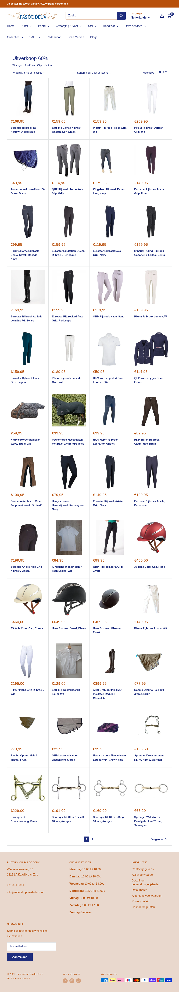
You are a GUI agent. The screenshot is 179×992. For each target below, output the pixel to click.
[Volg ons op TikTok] (78, 980)
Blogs (93, 37)
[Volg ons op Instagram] (71, 980)
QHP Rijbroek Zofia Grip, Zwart (108, 568)
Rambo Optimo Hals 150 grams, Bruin (149, 691)
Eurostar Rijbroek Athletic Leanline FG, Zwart (26, 318)
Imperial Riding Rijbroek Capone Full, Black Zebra (149, 252)
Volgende (157, 839)
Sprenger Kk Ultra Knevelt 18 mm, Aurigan (68, 819)
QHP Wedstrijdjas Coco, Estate (149, 380)
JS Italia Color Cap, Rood (149, 566)
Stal (90, 25)
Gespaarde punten (143, 907)
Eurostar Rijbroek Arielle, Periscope (149, 503)
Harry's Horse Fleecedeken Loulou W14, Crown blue (109, 757)
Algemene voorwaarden (147, 895)
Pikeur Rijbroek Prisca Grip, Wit (110, 129)
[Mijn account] (162, 16)
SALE (33, 37)
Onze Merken (75, 37)
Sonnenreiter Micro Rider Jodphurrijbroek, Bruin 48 (26, 503)
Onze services (133, 25)
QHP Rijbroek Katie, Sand (108, 316)
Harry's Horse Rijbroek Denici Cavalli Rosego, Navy (25, 255)
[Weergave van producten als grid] (159, 72)
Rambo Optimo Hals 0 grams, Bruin (24, 757)
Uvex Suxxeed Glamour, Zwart (107, 630)
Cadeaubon (54, 37)
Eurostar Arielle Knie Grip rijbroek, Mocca (26, 568)
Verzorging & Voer (67, 25)
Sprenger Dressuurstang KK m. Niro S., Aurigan (149, 757)
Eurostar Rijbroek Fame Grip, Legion (25, 380)
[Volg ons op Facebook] (65, 980)
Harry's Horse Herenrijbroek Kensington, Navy (68, 505)
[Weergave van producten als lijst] (165, 72)
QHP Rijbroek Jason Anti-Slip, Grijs (67, 191)
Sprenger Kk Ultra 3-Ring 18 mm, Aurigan (108, 819)
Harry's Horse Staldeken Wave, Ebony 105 (25, 441)
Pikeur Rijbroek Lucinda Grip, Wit (66, 380)
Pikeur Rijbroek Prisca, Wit (150, 628)
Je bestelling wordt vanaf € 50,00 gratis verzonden (37, 3)
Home (11, 25)
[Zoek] (121, 16)
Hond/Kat (109, 25)
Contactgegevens (143, 869)
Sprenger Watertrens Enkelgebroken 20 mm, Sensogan (148, 821)
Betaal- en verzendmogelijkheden (146, 882)
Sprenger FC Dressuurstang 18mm (24, 819)
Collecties (13, 37)
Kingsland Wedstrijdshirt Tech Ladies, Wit (67, 568)
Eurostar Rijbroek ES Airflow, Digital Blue (24, 129)
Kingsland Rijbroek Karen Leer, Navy (108, 191)
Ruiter (24, 25)
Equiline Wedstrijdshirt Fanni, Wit (66, 691)
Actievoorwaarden (143, 874)
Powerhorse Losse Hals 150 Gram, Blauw (28, 191)
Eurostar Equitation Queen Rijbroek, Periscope (68, 252)
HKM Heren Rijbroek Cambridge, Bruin (146, 441)
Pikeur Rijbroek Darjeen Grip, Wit (148, 129)
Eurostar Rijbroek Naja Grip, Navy (107, 252)
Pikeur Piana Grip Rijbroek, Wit (27, 691)
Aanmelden (19, 956)
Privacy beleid (140, 901)
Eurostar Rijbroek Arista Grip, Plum (149, 191)
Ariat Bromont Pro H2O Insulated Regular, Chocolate (107, 694)
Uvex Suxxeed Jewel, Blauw (69, 628)
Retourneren (139, 889)
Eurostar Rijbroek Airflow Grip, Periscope (67, 318)
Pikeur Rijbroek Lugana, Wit (151, 316)
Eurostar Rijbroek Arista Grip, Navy (108, 503)
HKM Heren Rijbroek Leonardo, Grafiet (105, 441)
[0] (169, 16)
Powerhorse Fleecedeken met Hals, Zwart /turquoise (68, 441)
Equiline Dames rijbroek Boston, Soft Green (66, 129)
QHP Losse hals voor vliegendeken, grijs (65, 757)
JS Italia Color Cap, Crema (27, 628)
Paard (42, 25)
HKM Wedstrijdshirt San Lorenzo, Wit (108, 380)
